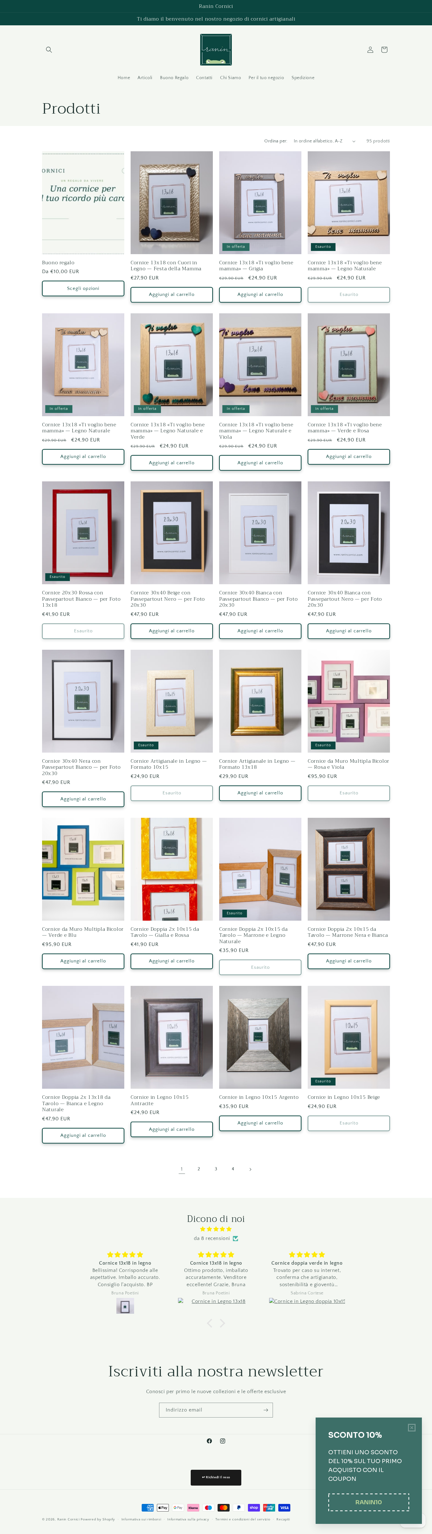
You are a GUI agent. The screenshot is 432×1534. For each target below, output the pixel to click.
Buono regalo (58, 263)
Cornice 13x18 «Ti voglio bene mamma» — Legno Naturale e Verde (168, 431)
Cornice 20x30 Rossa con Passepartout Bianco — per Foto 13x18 (81, 599)
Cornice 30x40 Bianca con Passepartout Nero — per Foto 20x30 (345, 599)
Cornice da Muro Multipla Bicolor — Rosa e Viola (348, 764)
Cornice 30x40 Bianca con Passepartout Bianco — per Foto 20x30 (258, 599)
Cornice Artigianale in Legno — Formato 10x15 (169, 764)
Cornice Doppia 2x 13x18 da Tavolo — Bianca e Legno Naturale (76, 1103)
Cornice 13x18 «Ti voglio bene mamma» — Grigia (256, 266)
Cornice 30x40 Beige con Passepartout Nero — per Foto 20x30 (168, 599)
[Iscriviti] (266, 1410)
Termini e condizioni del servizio (242, 1519)
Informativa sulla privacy (188, 1519)
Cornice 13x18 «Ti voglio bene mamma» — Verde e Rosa (345, 428)
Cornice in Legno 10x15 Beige (344, 1097)
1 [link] (182, 1169)
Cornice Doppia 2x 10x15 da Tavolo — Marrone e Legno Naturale (253, 935)
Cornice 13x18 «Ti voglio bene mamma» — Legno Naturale (345, 266)
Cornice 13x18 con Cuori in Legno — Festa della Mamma (166, 266)
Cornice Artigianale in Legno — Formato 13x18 (257, 764)
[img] (216, 1229)
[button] (49, 50)
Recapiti (283, 1519)
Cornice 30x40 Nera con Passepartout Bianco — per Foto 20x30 (81, 767)
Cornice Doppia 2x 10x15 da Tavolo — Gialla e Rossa (165, 932)
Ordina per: (275, 141)
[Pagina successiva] (250, 1169)
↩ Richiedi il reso (216, 1477)
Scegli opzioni (83, 288)
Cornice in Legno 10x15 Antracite (160, 1100)
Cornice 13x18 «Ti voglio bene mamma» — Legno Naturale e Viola (256, 431)
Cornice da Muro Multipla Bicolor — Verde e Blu (83, 932)
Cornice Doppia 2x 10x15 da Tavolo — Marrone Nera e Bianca (348, 932)
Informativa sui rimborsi (141, 1519)
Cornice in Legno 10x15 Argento (259, 1097)
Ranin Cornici (68, 1519)
